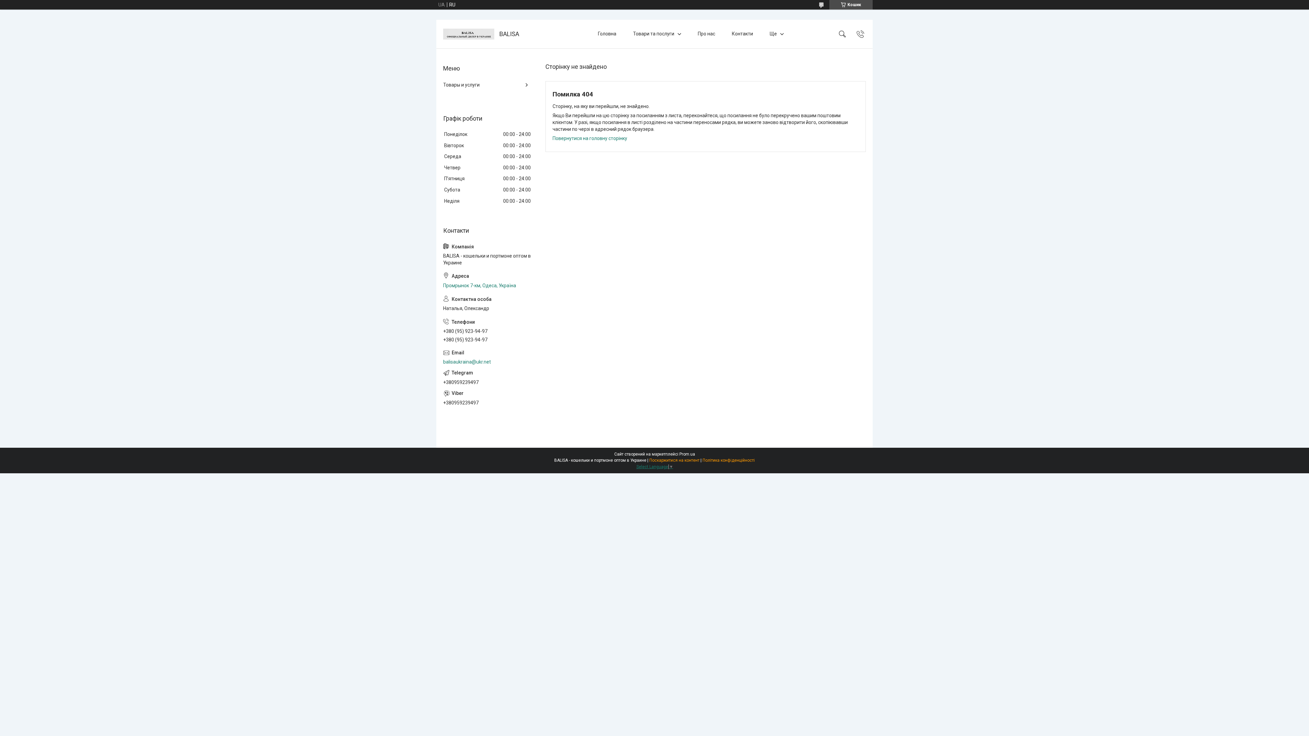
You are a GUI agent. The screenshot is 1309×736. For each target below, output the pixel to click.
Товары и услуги (461, 85)
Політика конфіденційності (729, 460)
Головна (607, 33)
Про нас (706, 33)
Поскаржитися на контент (674, 460)
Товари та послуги (653, 33)
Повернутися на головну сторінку (590, 138)
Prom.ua (687, 454)
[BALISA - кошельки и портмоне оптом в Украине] (468, 34)
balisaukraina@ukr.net (467, 362)
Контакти (742, 33)
